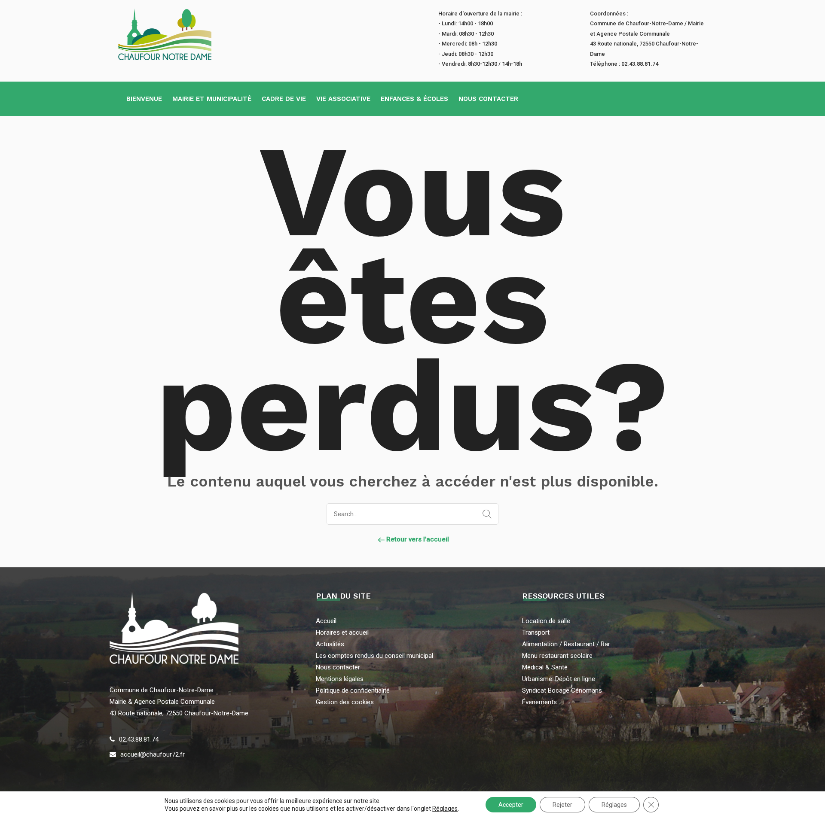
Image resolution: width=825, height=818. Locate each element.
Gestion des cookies (345, 702)
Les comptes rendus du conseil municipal (374, 656)
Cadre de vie (284, 99)
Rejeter (562, 804)
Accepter (510, 804)
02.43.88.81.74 (139, 739)
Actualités (330, 644)
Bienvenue (144, 99)
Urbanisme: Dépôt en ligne (558, 679)
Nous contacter (488, 99)
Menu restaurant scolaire (557, 656)
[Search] (485, 514)
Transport (536, 632)
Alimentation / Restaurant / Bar (566, 644)
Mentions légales (340, 679)
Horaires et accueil (342, 632)
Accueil (326, 621)
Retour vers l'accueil (417, 539)
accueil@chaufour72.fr (152, 754)
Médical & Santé (545, 667)
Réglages (445, 808)
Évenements (539, 702)
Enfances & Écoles (414, 99)
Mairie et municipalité (211, 99)
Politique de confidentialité (353, 690)
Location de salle (546, 621)
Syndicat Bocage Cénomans (562, 690)
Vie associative (343, 99)
